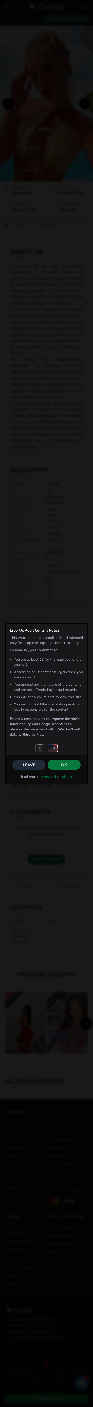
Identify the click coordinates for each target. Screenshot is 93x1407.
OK (64, 764)
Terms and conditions (56, 776)
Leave (29, 764)
